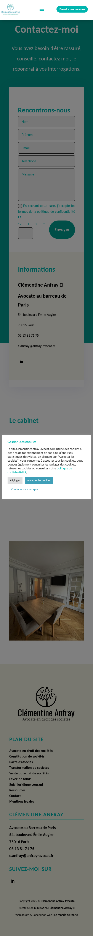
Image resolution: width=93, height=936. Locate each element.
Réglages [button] (15, 480)
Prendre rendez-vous (72, 9)
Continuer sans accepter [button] (25, 489)
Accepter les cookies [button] (39, 480)
